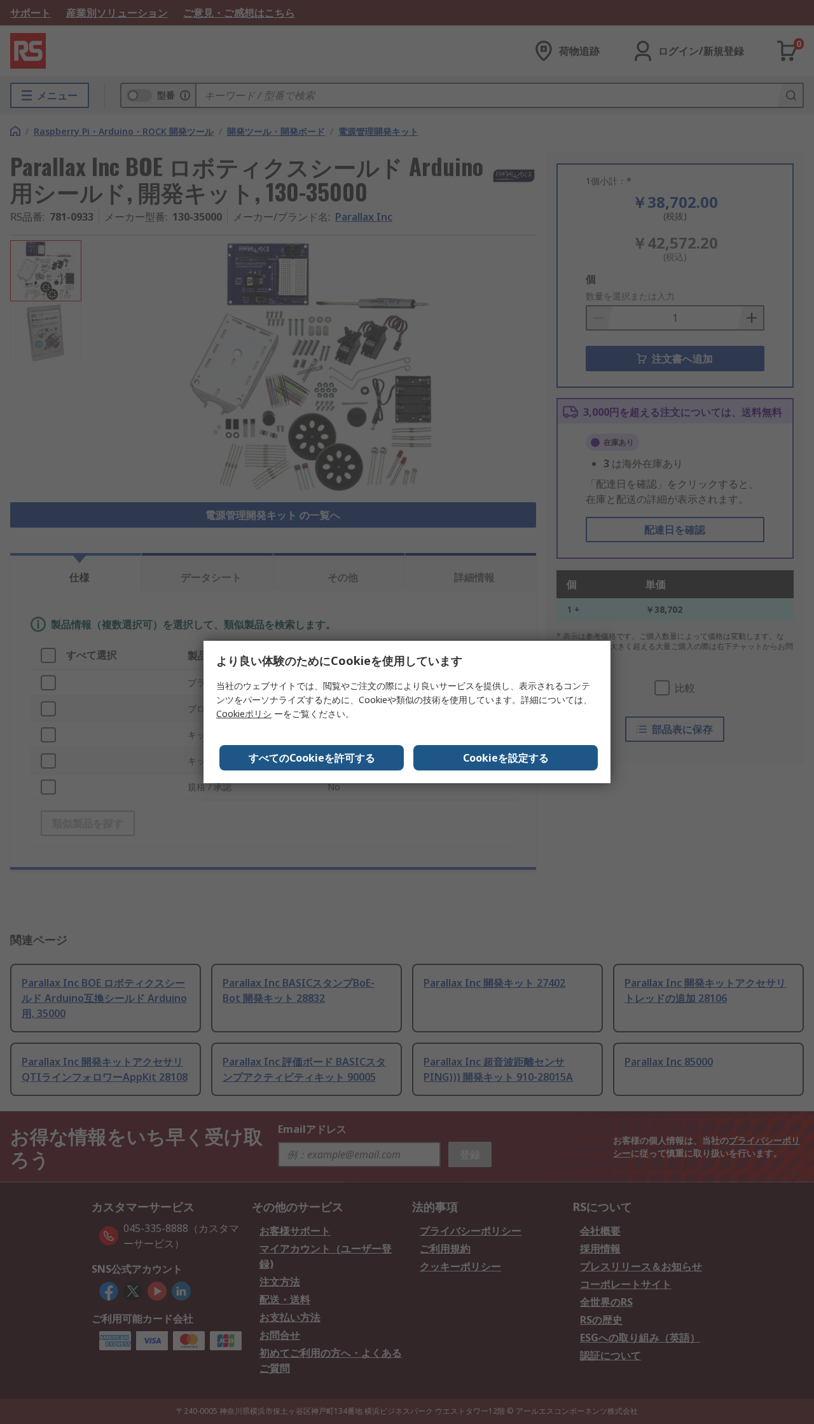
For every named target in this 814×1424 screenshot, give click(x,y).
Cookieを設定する (506, 758)
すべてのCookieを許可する (312, 758)
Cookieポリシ (244, 714)
